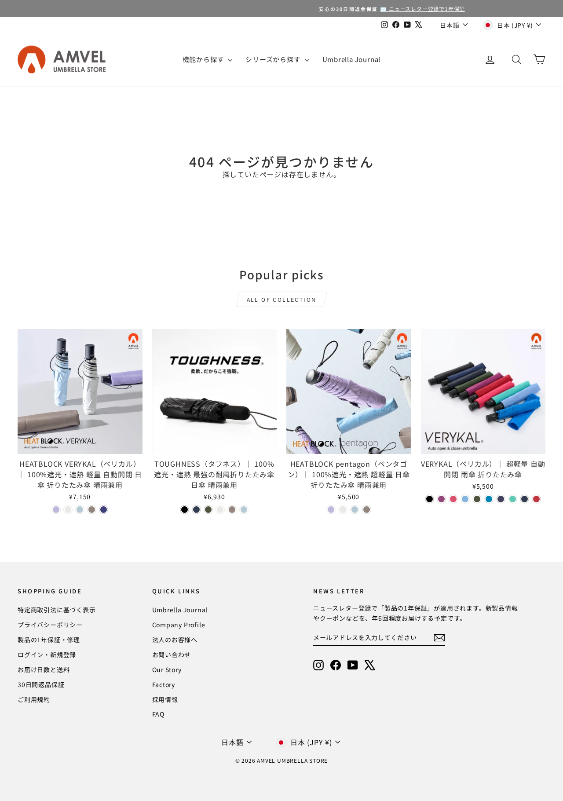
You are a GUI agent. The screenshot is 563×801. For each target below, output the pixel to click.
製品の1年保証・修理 (49, 639)
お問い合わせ (171, 654)
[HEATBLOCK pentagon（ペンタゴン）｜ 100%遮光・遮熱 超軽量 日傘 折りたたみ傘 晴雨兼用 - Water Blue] (355, 509)
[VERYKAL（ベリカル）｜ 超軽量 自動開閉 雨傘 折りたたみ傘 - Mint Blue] (512, 499)
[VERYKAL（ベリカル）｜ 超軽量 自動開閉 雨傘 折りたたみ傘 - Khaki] (477, 499)
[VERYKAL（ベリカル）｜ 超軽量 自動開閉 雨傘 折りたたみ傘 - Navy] (524, 499)
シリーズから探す (273, 59)
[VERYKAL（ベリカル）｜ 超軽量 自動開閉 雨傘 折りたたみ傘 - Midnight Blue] (501, 499)
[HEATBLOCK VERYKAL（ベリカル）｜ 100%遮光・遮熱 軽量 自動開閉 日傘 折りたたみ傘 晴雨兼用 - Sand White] (68, 509)
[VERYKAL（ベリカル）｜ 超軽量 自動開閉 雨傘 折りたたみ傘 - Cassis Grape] (441, 499)
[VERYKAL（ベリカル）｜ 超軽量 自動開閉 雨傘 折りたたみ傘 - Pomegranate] (536, 499)
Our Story (167, 669)
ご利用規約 (34, 699)
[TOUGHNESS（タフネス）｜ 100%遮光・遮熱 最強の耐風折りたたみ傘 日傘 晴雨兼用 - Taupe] (232, 509)
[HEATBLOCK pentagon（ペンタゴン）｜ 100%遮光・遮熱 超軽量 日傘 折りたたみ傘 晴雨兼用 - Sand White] (343, 509)
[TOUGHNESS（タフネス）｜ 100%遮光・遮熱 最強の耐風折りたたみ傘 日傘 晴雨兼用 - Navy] (196, 509)
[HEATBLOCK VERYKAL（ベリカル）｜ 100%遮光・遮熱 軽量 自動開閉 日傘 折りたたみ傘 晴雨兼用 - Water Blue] (80, 509)
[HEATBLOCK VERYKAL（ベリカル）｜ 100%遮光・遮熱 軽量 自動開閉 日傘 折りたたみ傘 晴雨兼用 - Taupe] (92, 509)
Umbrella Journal (351, 59)
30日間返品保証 (41, 684)
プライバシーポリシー (50, 624)
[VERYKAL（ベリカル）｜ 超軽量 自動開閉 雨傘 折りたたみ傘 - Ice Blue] (465, 499)
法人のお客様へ (175, 639)
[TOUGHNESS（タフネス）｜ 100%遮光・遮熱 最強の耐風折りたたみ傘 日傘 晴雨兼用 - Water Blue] (244, 509)
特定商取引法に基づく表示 (57, 609)
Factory (163, 684)
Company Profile (178, 624)
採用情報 (165, 699)
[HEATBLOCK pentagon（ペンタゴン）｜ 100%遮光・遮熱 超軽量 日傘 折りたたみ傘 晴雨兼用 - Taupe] (366, 509)
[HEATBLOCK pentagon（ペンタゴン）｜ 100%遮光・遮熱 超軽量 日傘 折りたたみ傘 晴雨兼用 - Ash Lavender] (331, 509)
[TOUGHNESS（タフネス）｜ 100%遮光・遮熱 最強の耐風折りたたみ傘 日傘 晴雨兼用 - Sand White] (220, 509)
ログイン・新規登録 (47, 654)
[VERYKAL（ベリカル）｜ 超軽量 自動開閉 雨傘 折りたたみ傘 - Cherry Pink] (453, 499)
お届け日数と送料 (43, 669)
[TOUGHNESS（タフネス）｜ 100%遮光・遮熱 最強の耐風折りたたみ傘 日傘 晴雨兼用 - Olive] (208, 509)
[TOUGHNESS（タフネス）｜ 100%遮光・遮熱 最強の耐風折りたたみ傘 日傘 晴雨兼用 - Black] (184, 509)
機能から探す (204, 59)
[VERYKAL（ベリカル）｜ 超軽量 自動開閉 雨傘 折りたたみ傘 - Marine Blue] (489, 499)
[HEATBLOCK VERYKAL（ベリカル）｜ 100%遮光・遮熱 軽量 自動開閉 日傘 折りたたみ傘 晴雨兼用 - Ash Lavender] (56, 509)
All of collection (282, 299)
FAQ (158, 714)
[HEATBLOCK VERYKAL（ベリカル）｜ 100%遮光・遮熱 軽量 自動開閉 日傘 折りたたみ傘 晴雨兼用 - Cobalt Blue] (103, 509)
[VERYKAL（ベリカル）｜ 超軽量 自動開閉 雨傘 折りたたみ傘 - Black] (429, 499)
